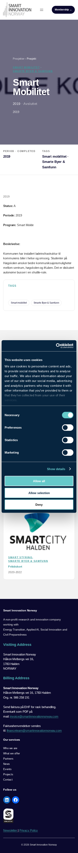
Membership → (63, 9)
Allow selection (39, 492)
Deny (39, 504)
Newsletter (10, 830)
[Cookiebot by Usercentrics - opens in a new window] (56, 345)
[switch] (67, 427)
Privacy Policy (28, 830)
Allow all (39, 481)
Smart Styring (20, 557)
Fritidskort (15, 566)
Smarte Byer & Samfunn (33, 71)
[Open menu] (41, 9)
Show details (56, 468)
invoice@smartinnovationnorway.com (34, 716)
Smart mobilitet (26, 67)
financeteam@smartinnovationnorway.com (34, 730)
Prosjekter (18, 58)
